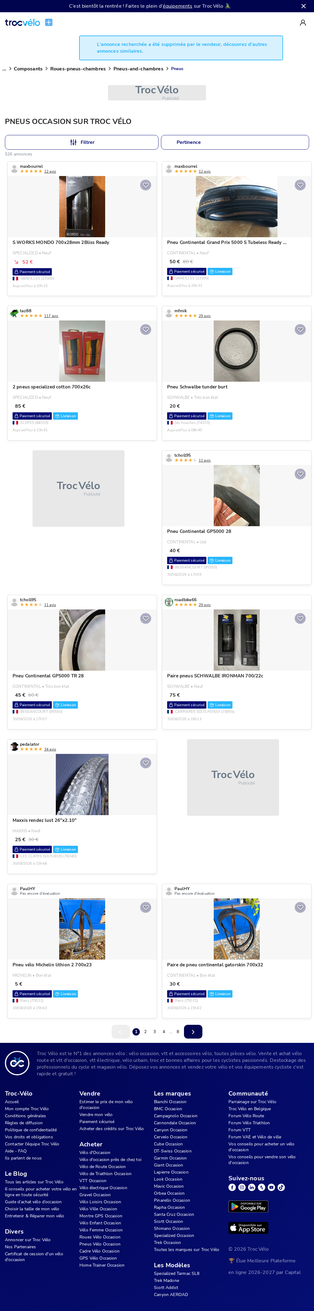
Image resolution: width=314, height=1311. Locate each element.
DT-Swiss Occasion (173, 1151)
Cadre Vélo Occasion (99, 1251)
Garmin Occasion (170, 1158)
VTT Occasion (92, 1181)
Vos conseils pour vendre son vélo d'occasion (262, 1160)
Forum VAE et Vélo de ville (254, 1137)
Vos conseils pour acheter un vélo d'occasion (261, 1147)
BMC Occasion (168, 1109)
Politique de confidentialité (31, 1130)
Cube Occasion (168, 1144)
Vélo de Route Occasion (102, 1167)
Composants (28, 69)
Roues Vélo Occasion (100, 1237)
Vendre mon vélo (96, 1115)
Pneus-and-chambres (138, 69)
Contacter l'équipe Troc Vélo (32, 1144)
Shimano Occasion (172, 1228)
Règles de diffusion (24, 1123)
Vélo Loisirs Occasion (100, 1202)
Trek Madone (166, 1280)
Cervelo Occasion (170, 1137)
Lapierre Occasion (171, 1172)
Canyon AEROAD (171, 1295)
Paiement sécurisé (97, 1122)
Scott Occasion (168, 1221)
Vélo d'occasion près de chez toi (110, 1160)
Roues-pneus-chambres (78, 69)
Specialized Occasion (174, 1235)
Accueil (12, 1102)
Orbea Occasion (169, 1193)
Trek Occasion (167, 1242)
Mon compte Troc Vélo (27, 1109)
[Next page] (193, 1032)
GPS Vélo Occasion (98, 1258)
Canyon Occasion (170, 1130)
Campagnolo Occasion (175, 1116)
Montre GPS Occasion (100, 1216)
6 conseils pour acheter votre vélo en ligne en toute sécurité (41, 1192)
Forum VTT (239, 1130)
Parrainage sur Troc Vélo (252, 1102)
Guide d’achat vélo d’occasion (33, 1202)
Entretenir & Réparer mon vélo (34, 1216)
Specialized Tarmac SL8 (176, 1273)
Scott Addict (166, 1287)
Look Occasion (168, 1179)
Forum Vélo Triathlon (249, 1123)
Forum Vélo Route (246, 1116)
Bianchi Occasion (170, 1102)
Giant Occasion (168, 1165)
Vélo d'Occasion (94, 1153)
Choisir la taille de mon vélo (32, 1209)
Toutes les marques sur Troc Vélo (186, 1250)
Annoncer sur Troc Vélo (28, 1240)
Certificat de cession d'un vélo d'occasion (34, 1257)
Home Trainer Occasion (101, 1265)
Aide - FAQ (16, 1151)
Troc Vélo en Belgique (249, 1109)
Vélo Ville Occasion (98, 1209)
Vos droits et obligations (29, 1137)
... (4, 69)
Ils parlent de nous (23, 1158)
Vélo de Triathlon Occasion (105, 1174)
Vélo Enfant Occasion (100, 1223)
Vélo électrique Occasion (103, 1188)
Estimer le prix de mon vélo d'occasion (106, 1105)
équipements (178, 6)
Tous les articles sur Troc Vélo (34, 1182)
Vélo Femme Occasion (101, 1230)
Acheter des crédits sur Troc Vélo (111, 1129)
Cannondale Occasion (175, 1123)
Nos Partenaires (20, 1247)
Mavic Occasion (169, 1186)
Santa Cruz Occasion (174, 1214)
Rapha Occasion (169, 1207)
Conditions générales (25, 1116)
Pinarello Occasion (172, 1200)
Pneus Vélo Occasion (100, 1244)
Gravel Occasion (95, 1195)
